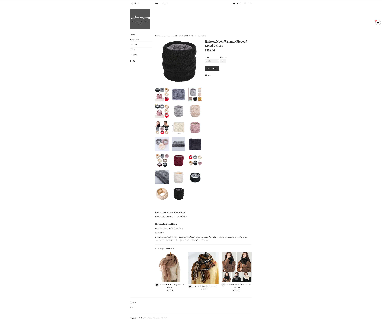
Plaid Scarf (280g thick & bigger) (203, 286)
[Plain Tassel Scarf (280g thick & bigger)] (170, 267)
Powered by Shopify (160, 318)
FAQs (132, 49)
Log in (157, 3)
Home (132, 34)
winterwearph (148, 318)
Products (133, 44)
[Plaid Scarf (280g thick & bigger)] (203, 268)
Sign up (165, 3)
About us (133, 54)
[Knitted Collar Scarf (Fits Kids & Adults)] (237, 267)
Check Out (248, 3)
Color (207, 57)
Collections (134, 39)
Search (133, 307)
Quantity (223, 57)
